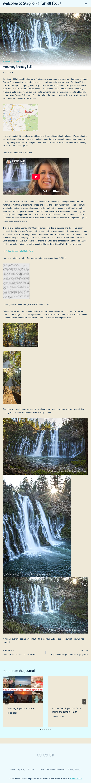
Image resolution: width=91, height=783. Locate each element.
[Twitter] (45, 755)
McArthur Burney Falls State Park (18, 251)
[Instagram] (52, 755)
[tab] (40, 729)
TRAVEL (19, 62)
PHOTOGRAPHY (9, 62)
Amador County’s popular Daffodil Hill (19, 653)
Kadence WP (76, 778)
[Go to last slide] (7, 701)
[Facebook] (39, 755)
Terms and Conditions (55, 769)
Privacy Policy (74, 769)
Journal (31, 769)
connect (40, 769)
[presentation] (23, 689)
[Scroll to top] (85, 779)
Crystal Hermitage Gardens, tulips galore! (69, 653)
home (12, 769)
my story (21, 769)
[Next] (84, 701)
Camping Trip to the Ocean (21, 708)
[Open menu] (85, 3)
